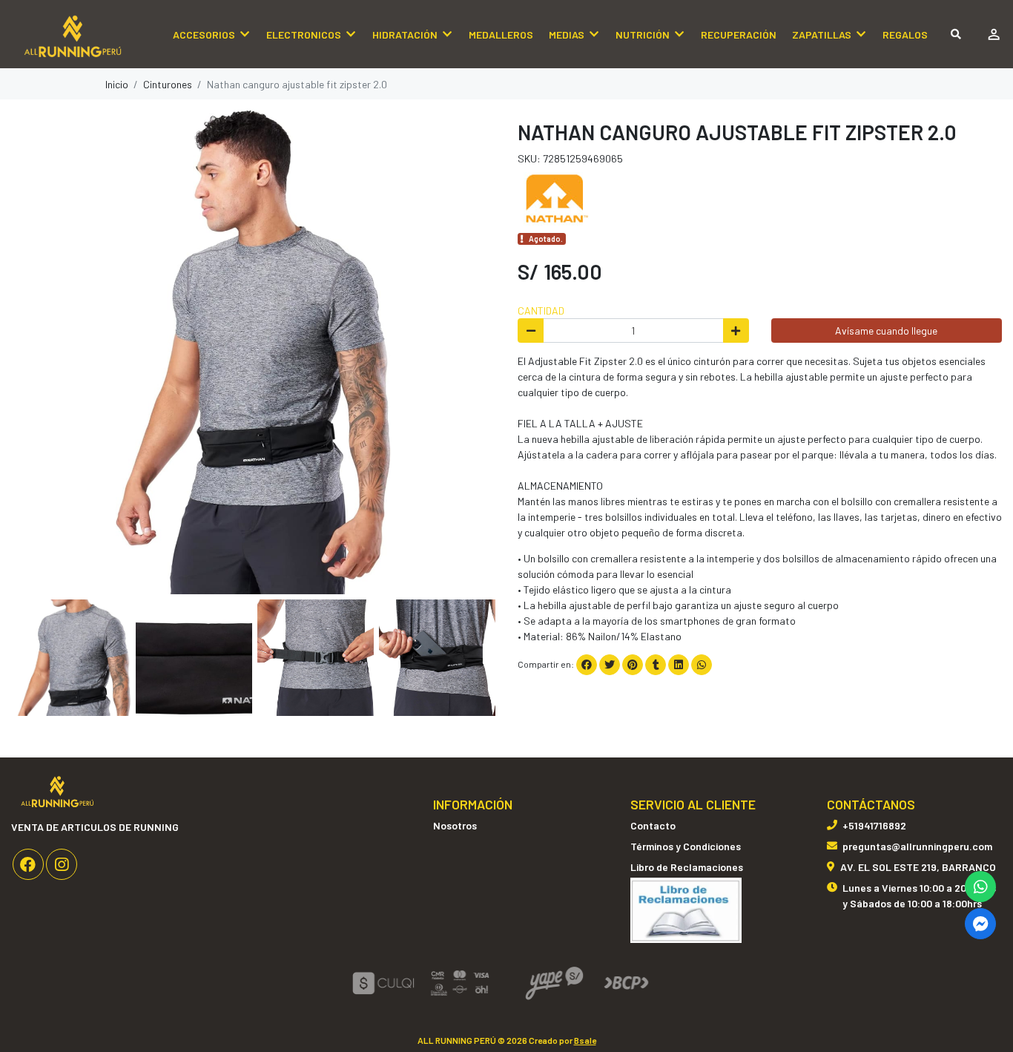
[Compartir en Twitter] (609, 664)
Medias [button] (566, 34)
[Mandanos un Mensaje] (980, 923)
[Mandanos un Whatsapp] (980, 886)
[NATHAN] (555, 196)
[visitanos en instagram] (61, 864)
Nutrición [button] (643, 34)
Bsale (585, 1040)
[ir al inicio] (57, 790)
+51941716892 (874, 825)
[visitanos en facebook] (28, 864)
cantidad (541, 310)
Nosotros (455, 825)
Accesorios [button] (204, 34)
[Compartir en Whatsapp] (701, 664)
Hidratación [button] (405, 34)
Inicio (116, 84)
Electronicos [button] (303, 34)
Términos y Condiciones (685, 846)
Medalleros (501, 34)
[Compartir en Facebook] (586, 664)
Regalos (905, 34)
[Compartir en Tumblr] (655, 664)
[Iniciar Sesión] (993, 34)
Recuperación (738, 34)
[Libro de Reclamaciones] (686, 909)
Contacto (653, 825)
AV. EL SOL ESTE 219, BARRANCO (918, 867)
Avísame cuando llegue (886, 330)
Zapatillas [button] (821, 34)
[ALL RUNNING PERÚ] (85, 34)
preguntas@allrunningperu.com (917, 846)
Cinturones (167, 84)
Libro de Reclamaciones (686, 867)
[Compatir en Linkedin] (678, 664)
